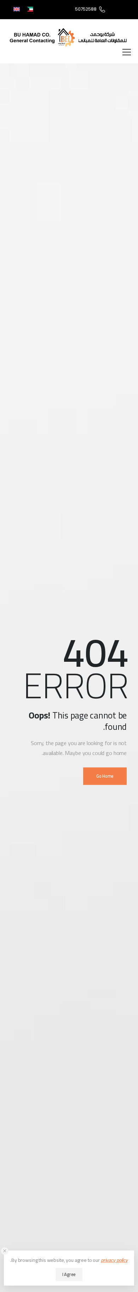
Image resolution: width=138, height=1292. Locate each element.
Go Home (105, 776)
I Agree (69, 1274)
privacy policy (114, 1260)
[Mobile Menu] (126, 52)
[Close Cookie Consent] (4, 1251)
